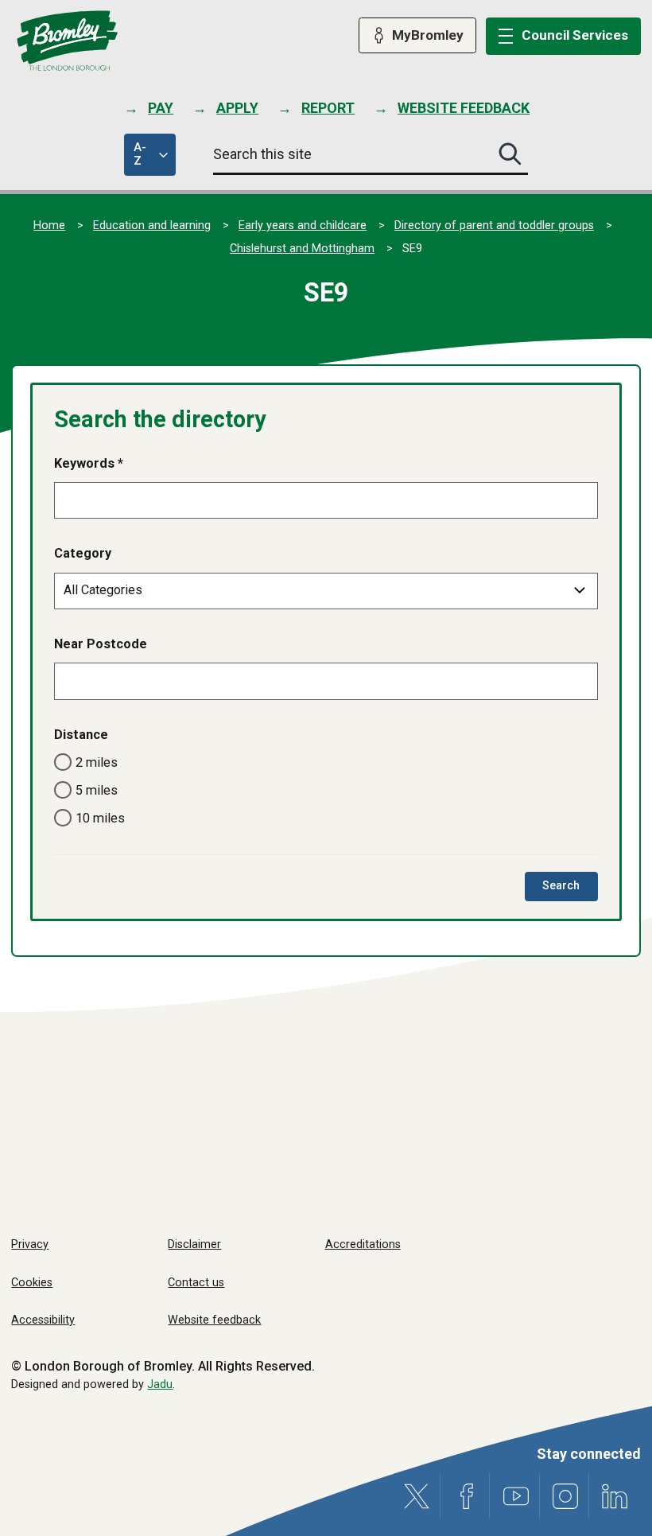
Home (49, 225)
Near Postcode (100, 643)
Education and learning (152, 225)
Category (82, 553)
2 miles (97, 762)
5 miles (97, 790)
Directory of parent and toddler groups (494, 225)
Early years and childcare (303, 225)
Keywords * (88, 463)
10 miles (100, 818)
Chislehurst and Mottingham (302, 248)
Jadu (160, 1384)
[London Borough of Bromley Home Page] (67, 41)
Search (570, 889)
